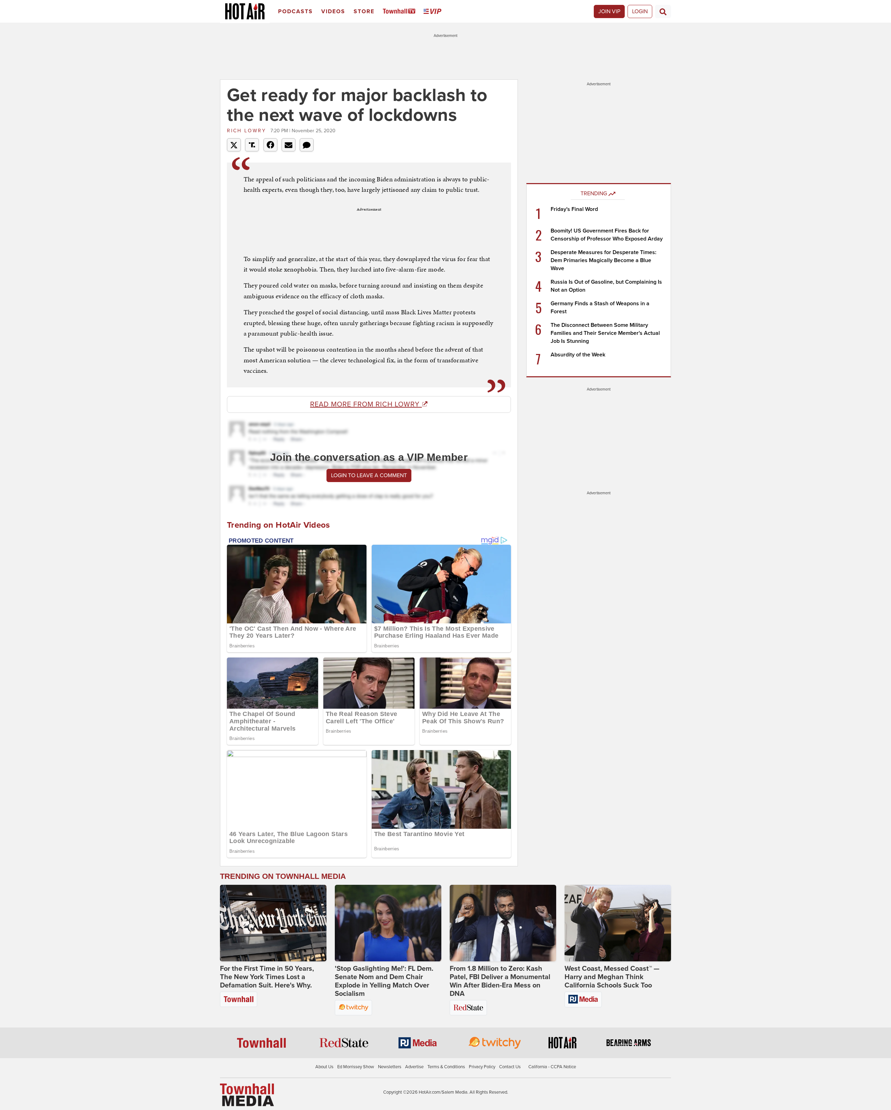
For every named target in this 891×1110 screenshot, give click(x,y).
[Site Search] (663, 11)
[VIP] (434, 11)
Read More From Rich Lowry (366, 404)
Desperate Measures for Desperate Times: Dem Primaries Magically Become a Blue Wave (603, 260)
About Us (324, 1067)
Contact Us (510, 1067)
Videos (333, 11)
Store (364, 11)
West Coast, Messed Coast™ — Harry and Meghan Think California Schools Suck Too (612, 977)
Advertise (414, 1067)
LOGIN (640, 11)
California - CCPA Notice (552, 1067)
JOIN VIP (609, 11)
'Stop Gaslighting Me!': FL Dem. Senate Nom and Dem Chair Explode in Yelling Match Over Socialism (384, 981)
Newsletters (389, 1067)
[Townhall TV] (400, 11)
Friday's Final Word (574, 209)
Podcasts (295, 11)
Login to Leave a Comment (369, 475)
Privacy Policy (482, 1067)
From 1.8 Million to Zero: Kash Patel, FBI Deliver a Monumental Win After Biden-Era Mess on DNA (500, 981)
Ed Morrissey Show (355, 1067)
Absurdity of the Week (578, 354)
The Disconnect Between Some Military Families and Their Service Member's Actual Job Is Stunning (605, 333)
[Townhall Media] (247, 1094)
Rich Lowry (248, 131)
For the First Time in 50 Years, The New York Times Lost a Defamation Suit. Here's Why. (267, 977)
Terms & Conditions (446, 1067)
